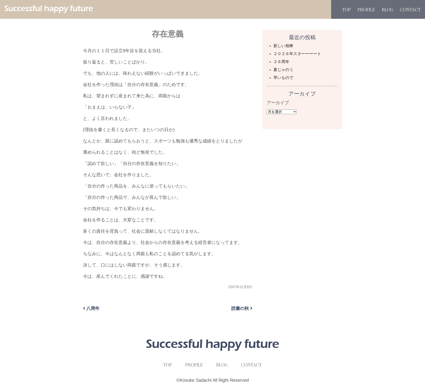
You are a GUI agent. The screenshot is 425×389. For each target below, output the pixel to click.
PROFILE (366, 9)
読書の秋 (240, 308)
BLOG (387, 9)
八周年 (93, 308)
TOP (346, 9)
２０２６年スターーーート (297, 54)
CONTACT (410, 9)
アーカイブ (278, 102)
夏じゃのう (283, 69)
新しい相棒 (283, 46)
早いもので (283, 77)
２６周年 (281, 61)
